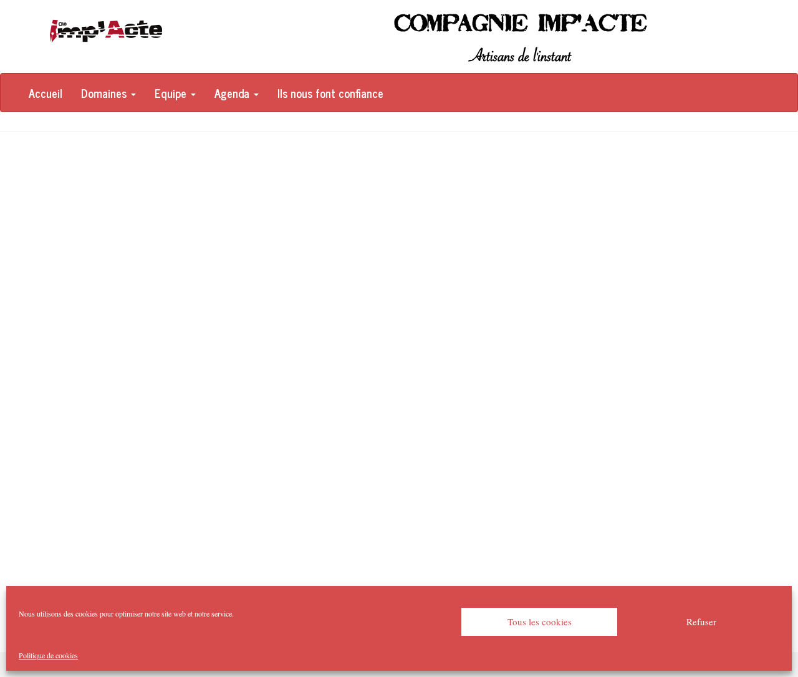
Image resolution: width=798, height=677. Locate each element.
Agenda (233, 93)
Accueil (45, 93)
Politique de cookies (48, 655)
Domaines (105, 93)
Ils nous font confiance (330, 93)
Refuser (701, 621)
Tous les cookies (539, 621)
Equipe (172, 93)
